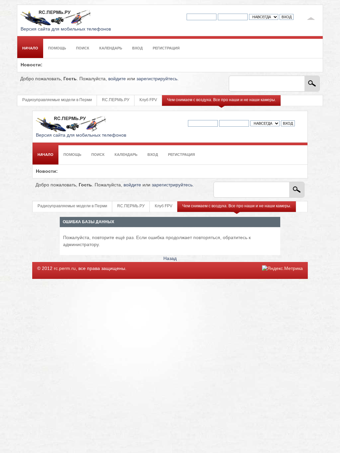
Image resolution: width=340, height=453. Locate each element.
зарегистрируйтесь (156, 78)
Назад (170, 258)
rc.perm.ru (65, 268)
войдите (117, 78)
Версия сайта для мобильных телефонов (66, 29)
